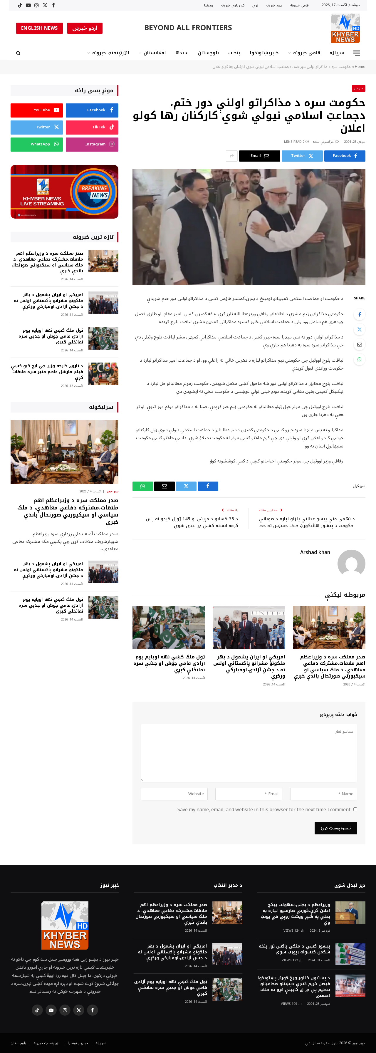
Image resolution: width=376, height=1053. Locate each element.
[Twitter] (359, 329)
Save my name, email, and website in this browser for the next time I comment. (263, 810)
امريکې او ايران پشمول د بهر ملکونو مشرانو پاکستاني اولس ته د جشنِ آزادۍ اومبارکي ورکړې (249, 666)
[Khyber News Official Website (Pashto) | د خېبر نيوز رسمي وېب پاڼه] (345, 28)
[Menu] (356, 53)
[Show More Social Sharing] (232, 156)
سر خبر (358, 88)
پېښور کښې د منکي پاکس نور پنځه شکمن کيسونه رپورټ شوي (294, 949)
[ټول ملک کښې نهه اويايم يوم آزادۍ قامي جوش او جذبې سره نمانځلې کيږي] (168, 627)
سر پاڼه (100, 1043)
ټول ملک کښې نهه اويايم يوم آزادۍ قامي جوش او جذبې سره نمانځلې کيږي (169, 663)
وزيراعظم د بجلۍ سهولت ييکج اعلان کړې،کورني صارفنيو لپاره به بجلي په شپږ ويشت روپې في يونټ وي (295, 913)
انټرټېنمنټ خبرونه (110, 52)
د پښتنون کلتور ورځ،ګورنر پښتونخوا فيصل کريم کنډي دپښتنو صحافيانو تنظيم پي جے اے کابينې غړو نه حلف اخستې (294, 987)
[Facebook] (359, 314)
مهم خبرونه (274, 5)
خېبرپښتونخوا (264, 52)
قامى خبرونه (299, 5)
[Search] (19, 53)
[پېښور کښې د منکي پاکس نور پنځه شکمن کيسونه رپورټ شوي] (350, 954)
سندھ (182, 52)
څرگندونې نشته (323, 141)
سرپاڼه (337, 52)
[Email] (359, 344)
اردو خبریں (85, 28)
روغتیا (208, 5)
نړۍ (255, 5)
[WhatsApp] (359, 359)
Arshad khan (315, 553)
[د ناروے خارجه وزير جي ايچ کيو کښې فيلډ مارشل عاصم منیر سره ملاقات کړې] (103, 374)
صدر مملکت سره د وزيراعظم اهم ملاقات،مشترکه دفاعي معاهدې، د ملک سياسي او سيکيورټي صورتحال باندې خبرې (329, 666)
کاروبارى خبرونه (233, 5)
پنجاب (234, 52)
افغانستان (155, 52)
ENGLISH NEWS (39, 28)
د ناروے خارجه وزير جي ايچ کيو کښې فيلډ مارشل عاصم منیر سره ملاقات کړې (47, 372)
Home (360, 67)
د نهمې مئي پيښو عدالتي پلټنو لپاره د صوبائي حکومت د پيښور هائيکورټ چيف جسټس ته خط (307, 522)
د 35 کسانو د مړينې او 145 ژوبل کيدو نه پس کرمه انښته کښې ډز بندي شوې (192, 522)
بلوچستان (208, 52)
